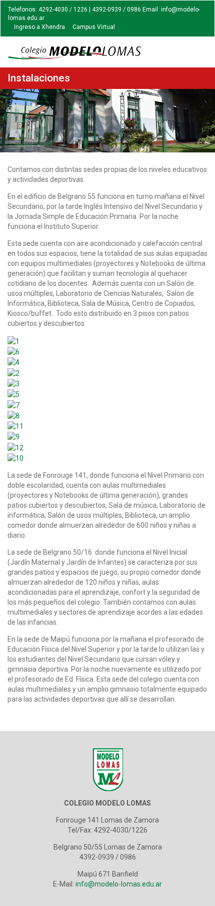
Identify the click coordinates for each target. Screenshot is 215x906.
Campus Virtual (93, 26)
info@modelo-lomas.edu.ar (119, 884)
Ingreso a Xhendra (39, 26)
